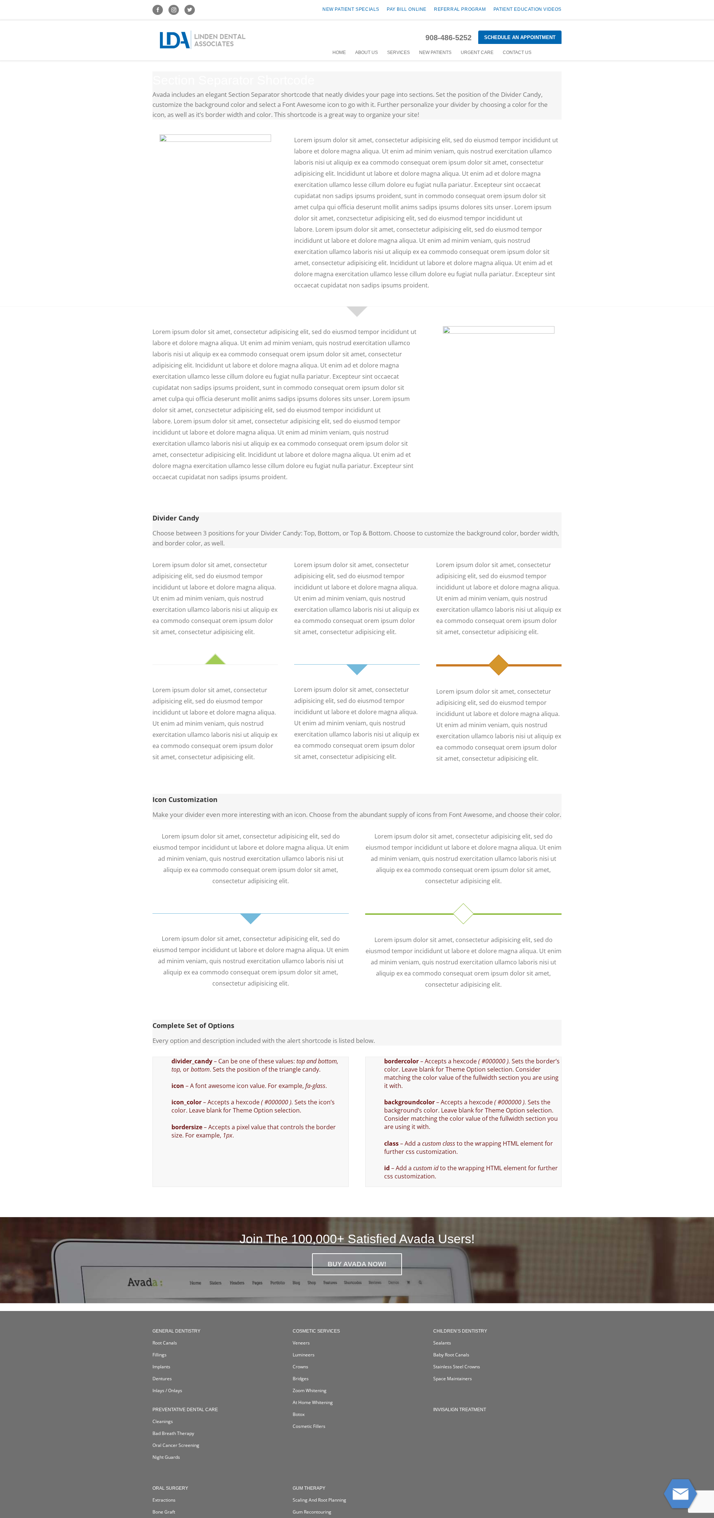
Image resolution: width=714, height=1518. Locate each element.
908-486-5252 (448, 38)
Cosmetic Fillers (309, 1426)
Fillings (159, 1355)
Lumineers (304, 1355)
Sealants (442, 1343)
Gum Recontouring (312, 1512)
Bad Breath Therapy (173, 1433)
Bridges (301, 1378)
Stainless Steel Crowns (456, 1366)
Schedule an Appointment (520, 37)
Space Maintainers (452, 1378)
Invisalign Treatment (459, 1409)
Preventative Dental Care (185, 1409)
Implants (161, 1366)
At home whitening (313, 1402)
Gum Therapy (309, 1488)
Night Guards (166, 1457)
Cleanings (162, 1421)
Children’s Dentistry (460, 1331)
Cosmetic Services (316, 1331)
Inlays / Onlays (167, 1390)
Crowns (300, 1366)
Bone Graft (163, 1512)
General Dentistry (176, 1331)
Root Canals (164, 1343)
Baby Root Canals (451, 1355)
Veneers (301, 1343)
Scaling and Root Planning (319, 1500)
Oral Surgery (170, 1488)
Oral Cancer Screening (175, 1445)
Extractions (164, 1500)
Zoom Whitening (310, 1390)
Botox (299, 1414)
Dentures (162, 1378)
